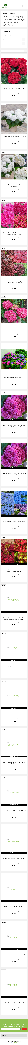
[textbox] (12, 39)
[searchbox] (12, 43)
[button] (14, 1035)
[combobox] (14, 39)
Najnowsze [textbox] (4, 51)
